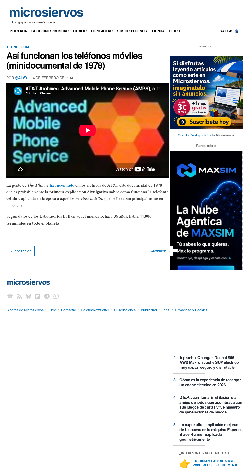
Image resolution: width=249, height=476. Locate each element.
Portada (18, 30)
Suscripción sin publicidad (195, 135)
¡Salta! (225, 30)
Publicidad (149, 309)
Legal (166, 309)
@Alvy (21, 77)
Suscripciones (132, 30)
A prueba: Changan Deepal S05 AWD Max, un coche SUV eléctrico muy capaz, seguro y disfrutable (209, 362)
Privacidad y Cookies (191, 309)
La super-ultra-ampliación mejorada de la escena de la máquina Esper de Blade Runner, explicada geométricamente (211, 432)
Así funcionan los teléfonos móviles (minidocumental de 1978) (74, 60)
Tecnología (17, 47)
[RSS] (19, 296)
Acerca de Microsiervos (25, 309)
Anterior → (160, 251)
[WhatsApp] (56, 296)
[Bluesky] (28, 296)
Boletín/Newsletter (95, 309)
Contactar (102, 30)
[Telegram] (47, 296)
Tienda (158, 30)
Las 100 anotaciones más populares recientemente (215, 463)
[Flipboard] (37, 296)
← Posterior (21, 251)
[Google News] (10, 296)
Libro (174, 30)
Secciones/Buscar (50, 30)
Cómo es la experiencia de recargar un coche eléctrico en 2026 (209, 382)
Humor (79, 30)
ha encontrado (62, 185)
